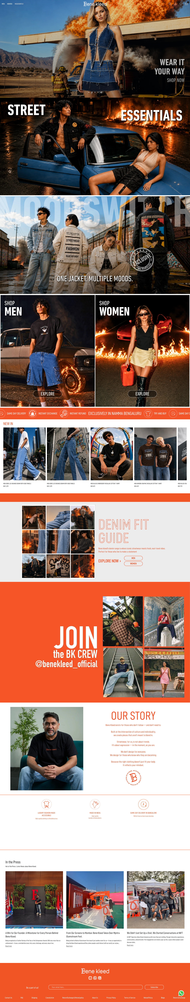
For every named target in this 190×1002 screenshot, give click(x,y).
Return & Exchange (179, 998)
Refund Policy (148, 998)
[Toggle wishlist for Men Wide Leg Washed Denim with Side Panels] (43, 430)
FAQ (22, 998)
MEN (3, 4)
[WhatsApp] (99, 978)
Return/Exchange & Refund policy (73, 998)
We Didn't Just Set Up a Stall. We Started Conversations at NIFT (155, 933)
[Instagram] (95, 978)
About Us (95, 998)
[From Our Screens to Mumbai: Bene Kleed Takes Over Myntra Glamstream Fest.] (95, 900)
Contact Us (8, 998)
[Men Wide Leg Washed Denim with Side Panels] (24, 453)
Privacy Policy (111, 998)
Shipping (34, 998)
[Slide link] (95, 49)
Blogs (163, 998)
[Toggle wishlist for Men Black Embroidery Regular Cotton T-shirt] (130, 430)
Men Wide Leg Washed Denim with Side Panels (17, 483)
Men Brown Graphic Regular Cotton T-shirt (148, 483)
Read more (8, 946)
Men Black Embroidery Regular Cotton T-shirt (105, 483)
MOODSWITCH (19, 4)
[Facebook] (90, 978)
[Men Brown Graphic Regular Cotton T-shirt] (155, 453)
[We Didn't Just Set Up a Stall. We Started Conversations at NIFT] (156, 900)
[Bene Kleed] (95, 971)
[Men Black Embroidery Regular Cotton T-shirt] (112, 453)
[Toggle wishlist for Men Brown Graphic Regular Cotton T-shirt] (174, 430)
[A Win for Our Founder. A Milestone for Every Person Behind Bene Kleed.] (34, 900)
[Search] (170, 4)
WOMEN (9, 4)
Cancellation (50, 998)
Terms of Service (129, 998)
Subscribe (154, 987)
